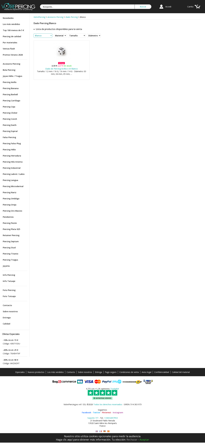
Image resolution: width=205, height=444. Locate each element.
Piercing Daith (9, 125)
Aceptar (144, 439)
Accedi (168, 6)
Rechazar (131, 439)
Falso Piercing (9, 137)
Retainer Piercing (11, 235)
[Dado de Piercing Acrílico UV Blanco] (61, 60)
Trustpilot (114, 388)
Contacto (7, 305)
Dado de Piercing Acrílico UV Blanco (61, 68)
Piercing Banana (11, 88)
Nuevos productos (36, 372)
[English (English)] (96, 431)
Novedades (8, 18)
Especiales (20, 372)
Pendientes (8, 217)
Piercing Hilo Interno (13, 161)
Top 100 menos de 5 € (13, 30)
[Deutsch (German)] (104, 431)
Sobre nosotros (10, 311)
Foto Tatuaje (9, 296)
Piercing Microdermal (13, 186)
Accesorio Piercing (11, 63)
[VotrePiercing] (18, 9)
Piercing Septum (11, 241)
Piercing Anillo (9, 82)
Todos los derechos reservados (107, 404)
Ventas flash (9, 48)
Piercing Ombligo (11, 198)
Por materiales (10, 42)
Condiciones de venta (129, 372)
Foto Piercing (9, 290)
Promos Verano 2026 (13, 54)
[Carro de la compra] (197, 9)
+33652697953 (111, 418)
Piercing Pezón (10, 223)
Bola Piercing (9, 70)
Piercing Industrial (11, 168)
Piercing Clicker (10, 112)
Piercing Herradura (12, 155)
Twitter (96, 412)
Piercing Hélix (9, 149)
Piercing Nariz (9, 192)
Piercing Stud (9, 247)
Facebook (86, 412)
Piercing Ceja (9, 106)
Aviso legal (146, 372)
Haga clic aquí (64, 439)
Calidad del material (181, 372)
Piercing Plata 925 (11, 229)
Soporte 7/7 (92, 418)
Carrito (190, 6)
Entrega (7, 317)
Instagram (118, 412)
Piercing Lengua (10, 180)
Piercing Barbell (10, 94)
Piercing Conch (10, 119)
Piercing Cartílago (11, 100)
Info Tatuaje (9, 281)
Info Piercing (9, 275)
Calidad (6, 323)
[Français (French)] (100, 431)
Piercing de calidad (12, 36)
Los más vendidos (11, 24)
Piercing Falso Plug (12, 143)
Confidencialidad (161, 372)
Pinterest (106, 412)
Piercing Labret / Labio (14, 174)
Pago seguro (110, 372)
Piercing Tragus (10, 259)
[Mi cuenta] (161, 9)
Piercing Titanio (10, 253)
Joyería (6, 266)
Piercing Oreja (9, 204)
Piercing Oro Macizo (12, 210)
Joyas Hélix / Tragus (12, 76)
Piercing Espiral (10, 131)
